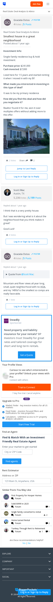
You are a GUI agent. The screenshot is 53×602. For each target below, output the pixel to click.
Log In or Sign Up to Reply (26, 176)
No (29, 543)
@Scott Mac (27, 274)
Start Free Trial (26, 424)
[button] (23, 160)
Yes (24, 543)
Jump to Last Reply (26, 168)
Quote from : (21, 274)
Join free (37, 4)
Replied (14, 205)
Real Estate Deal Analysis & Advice (21, 32)
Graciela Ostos (22, 20)
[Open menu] (48, 4)
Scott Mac (19, 190)
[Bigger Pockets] (4, 4)
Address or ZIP (10, 475)
